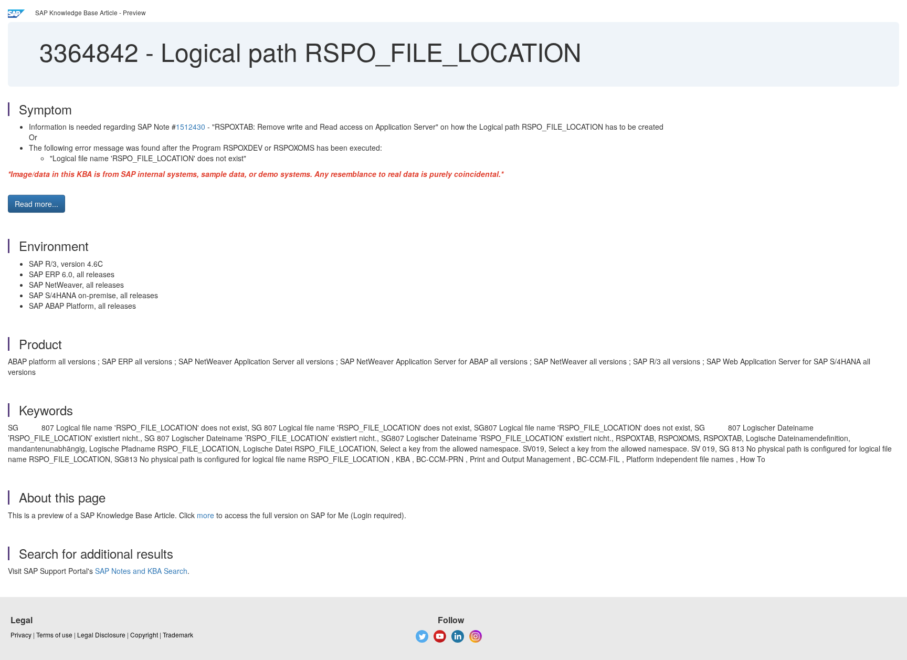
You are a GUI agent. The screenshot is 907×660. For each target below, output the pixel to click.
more (205, 515)
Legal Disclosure (101, 634)
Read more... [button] (36, 203)
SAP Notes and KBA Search (141, 570)
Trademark (178, 634)
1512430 (190, 126)
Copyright (144, 634)
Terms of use (54, 634)
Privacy (20, 634)
